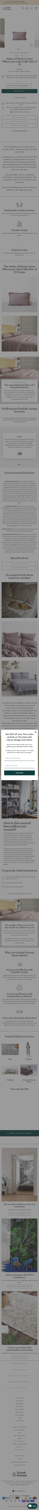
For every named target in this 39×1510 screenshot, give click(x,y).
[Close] (35, 732)
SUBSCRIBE (19, 773)
